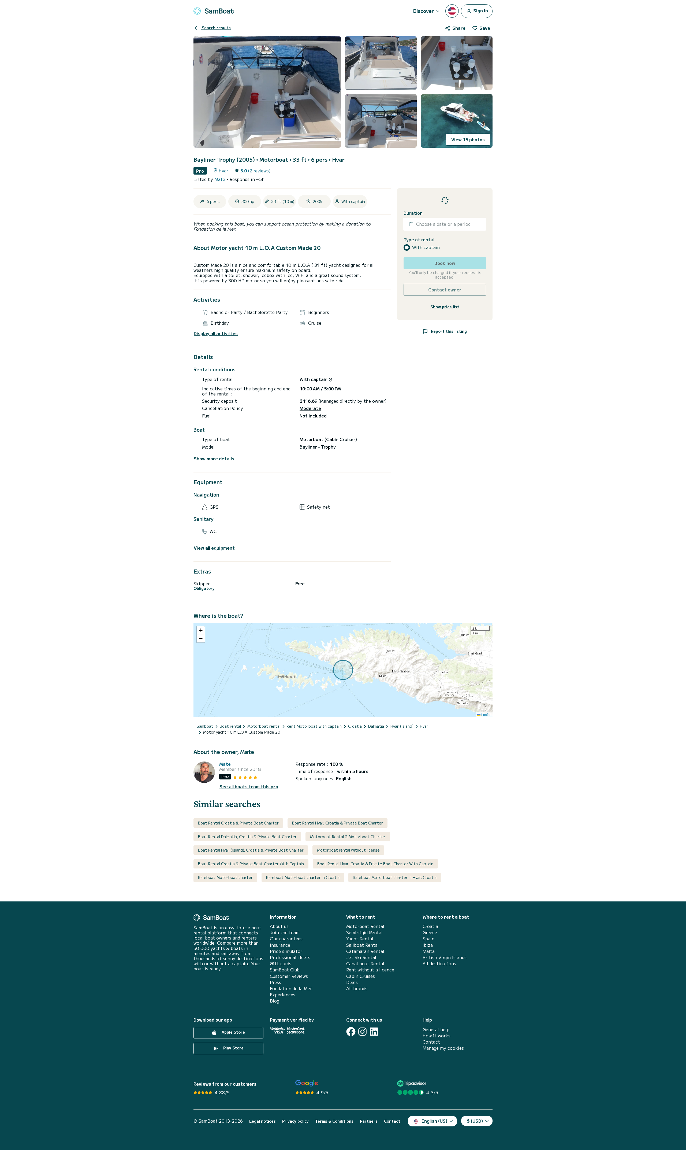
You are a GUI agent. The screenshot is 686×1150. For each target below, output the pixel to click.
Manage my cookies (443, 1048)
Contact (431, 1041)
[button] (201, 630)
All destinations (439, 963)
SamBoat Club (285, 969)
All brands (356, 988)
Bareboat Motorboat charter (225, 877)
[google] (306, 1083)
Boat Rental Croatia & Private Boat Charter (238, 823)
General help (436, 1029)
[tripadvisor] (412, 1083)
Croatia (430, 926)
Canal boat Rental (365, 963)
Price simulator (286, 951)
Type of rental (419, 239)
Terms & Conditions (334, 1121)
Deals (352, 982)
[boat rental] (213, 11)
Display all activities (216, 333)
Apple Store (233, 1032)
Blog (274, 1000)
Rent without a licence (370, 969)
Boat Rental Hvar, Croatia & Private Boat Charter (337, 823)
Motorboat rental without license (348, 850)
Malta (429, 951)
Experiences (282, 994)
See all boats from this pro (248, 786)
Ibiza (428, 945)
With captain (426, 247)
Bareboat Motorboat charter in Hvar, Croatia (395, 877)
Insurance (280, 945)
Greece (430, 932)
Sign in (480, 10)
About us (279, 926)
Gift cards (280, 963)
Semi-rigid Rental (364, 932)
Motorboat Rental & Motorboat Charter (347, 836)
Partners (369, 1121)
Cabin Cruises (360, 976)
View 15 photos (468, 139)
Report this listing (448, 331)
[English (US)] (452, 11)
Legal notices (262, 1121)
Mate (220, 179)
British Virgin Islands (445, 957)
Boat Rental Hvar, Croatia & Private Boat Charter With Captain (375, 863)
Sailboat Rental (362, 945)
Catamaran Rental (365, 951)
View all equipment (214, 548)
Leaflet (485, 714)
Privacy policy (295, 1121)
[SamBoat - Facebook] (351, 1031)
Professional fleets (290, 957)
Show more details (214, 458)
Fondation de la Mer (291, 988)
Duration (413, 213)
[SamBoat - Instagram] (362, 1031)
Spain (428, 938)
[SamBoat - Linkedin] (374, 1031)
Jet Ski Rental (361, 957)
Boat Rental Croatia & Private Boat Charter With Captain (251, 863)
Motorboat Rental (365, 926)
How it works (436, 1035)
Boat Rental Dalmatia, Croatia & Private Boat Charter (247, 836)
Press (275, 982)
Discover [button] (423, 10)
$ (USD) (475, 1121)
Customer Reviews (289, 976)
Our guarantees (286, 938)
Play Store (233, 1048)
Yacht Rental (359, 938)
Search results (216, 27)
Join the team (285, 932)
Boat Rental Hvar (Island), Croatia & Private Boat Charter (251, 850)
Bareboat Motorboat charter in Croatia (303, 877)
